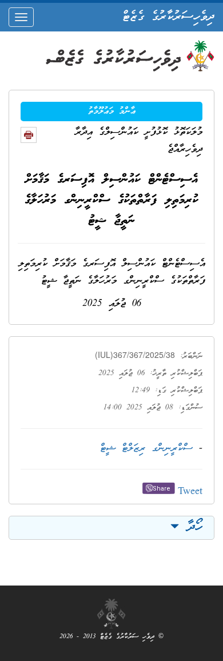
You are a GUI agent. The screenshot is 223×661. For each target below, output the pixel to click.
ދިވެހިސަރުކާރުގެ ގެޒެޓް (168, 17)
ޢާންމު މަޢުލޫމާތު (112, 111)
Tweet (190, 492)
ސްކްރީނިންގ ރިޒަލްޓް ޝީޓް (146, 448)
